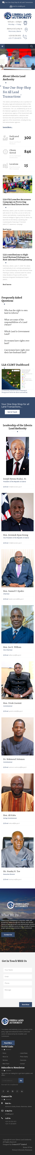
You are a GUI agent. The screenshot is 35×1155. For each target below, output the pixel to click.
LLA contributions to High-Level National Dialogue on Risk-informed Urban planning (17, 257)
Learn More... (7, 127)
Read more (7, 229)
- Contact (22, 1064)
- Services (4, 1060)
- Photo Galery (23, 1057)
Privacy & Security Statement (22, 1150)
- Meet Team (5, 1064)
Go (21, 1080)
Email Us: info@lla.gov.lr (18, 6)
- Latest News (23, 1053)
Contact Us (8, 935)
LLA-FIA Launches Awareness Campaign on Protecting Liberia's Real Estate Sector (17, 202)
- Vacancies (22, 1060)
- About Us (4, 1057)
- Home (3, 1053)
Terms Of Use (27, 1147)
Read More (17, 62)
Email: (13, 487)
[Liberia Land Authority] (17, 15)
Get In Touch (12, 412)
